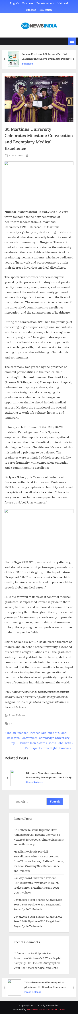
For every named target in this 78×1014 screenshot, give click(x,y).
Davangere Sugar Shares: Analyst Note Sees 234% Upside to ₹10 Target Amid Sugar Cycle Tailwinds (38, 904)
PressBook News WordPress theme (46, 1009)
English (14, 3)
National (63, 3)
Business (27, 3)
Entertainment (45, 3)
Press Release (17, 715)
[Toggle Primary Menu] (72, 41)
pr (10, 723)
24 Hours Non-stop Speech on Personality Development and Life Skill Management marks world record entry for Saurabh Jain (50, 775)
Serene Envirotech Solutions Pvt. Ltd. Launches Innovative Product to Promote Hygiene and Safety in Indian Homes (47, 56)
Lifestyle (31, 9)
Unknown (20, 953)
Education (46, 9)
